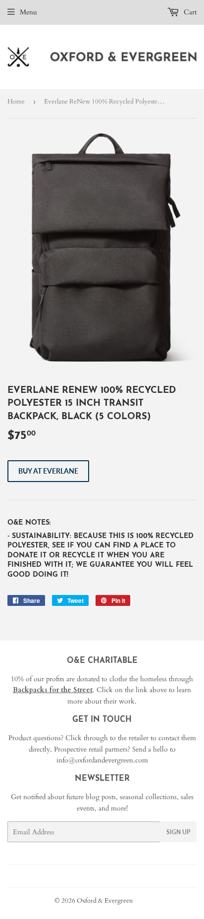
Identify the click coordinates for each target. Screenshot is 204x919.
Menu (28, 12)
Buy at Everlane (48, 471)
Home (16, 101)
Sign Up (178, 832)
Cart (189, 12)
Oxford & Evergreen (105, 900)
